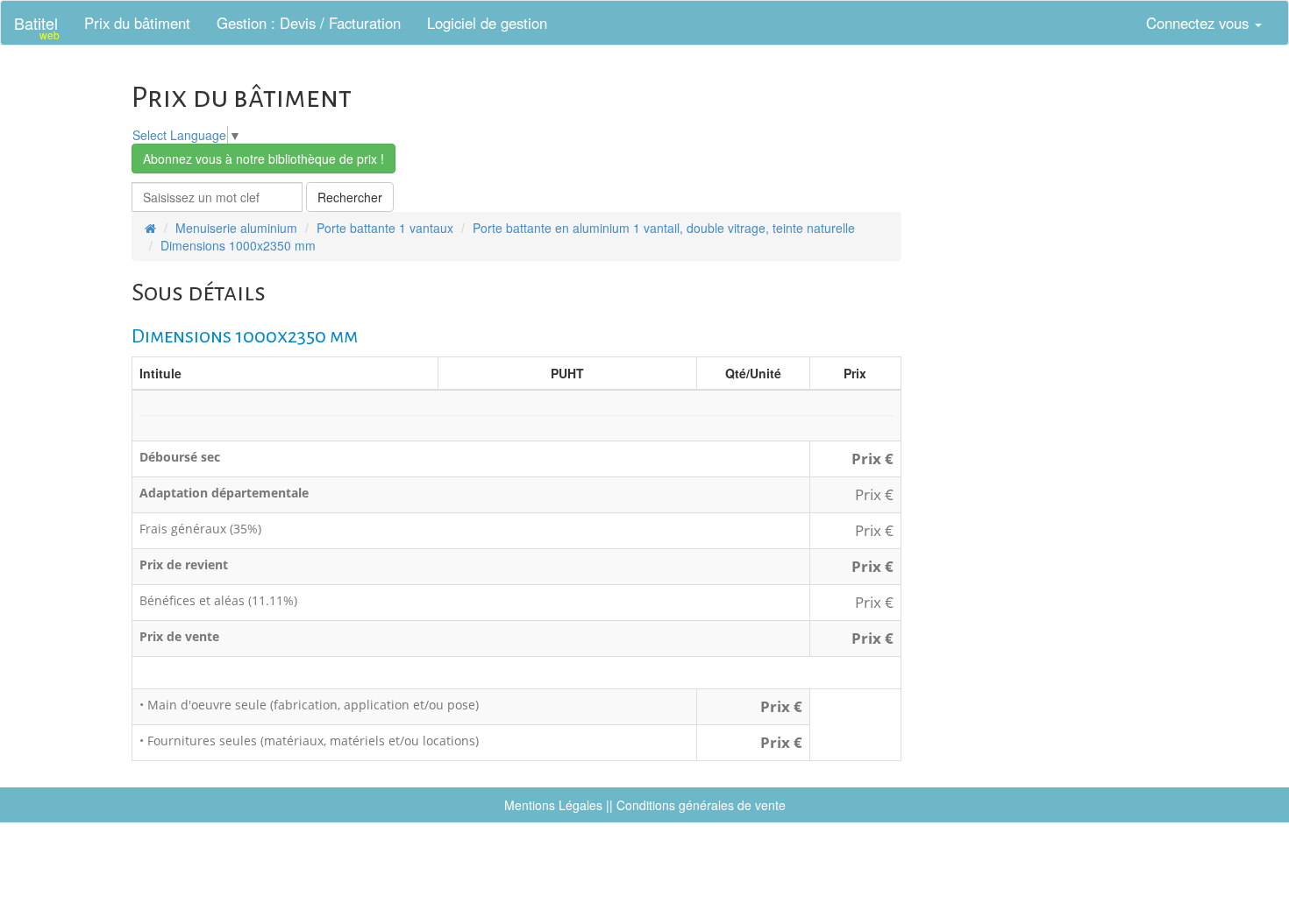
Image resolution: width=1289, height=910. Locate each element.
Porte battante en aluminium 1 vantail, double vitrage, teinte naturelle (664, 227)
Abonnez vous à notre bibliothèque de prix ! (263, 158)
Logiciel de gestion (487, 22)
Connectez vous (1199, 22)
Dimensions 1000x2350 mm (238, 245)
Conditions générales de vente (701, 805)
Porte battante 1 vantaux (385, 227)
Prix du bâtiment (137, 22)
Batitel (37, 26)
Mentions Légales (553, 805)
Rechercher (349, 197)
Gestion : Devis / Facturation (309, 22)
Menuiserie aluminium (236, 227)
